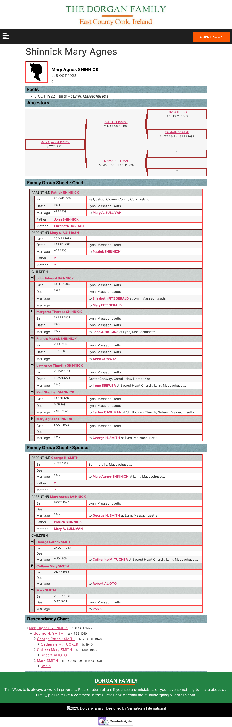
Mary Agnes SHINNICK (54, 419)
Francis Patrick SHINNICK (56, 339)
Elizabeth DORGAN (69, 226)
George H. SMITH (65, 458)
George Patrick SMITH (54, 542)
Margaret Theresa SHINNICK (59, 312)
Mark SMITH (46, 590)
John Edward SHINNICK (55, 278)
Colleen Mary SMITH (52, 566)
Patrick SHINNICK (65, 192)
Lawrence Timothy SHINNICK (59, 365)
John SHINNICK (66, 219)
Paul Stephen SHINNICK (55, 392)
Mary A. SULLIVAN (64, 233)
